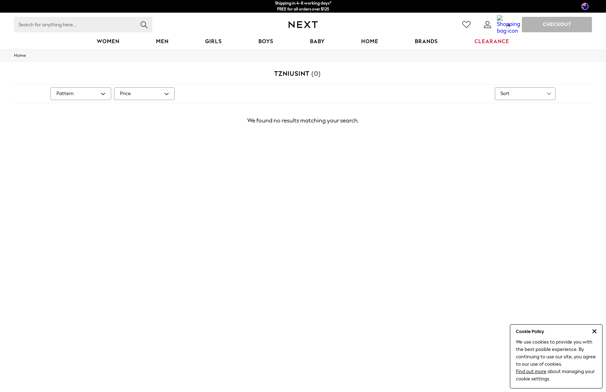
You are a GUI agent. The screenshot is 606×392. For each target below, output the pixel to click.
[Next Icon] (303, 24)
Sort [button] (505, 94)
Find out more (531, 371)
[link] (487, 24)
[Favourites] (466, 24)
